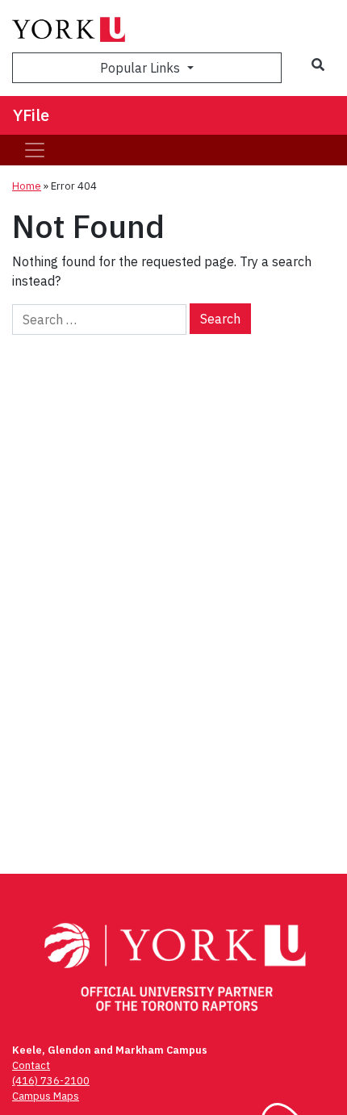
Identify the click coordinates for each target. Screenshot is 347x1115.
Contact (31, 1065)
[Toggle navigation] (34, 150)
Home (26, 186)
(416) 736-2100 (51, 1081)
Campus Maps (45, 1096)
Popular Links (141, 68)
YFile (31, 115)
